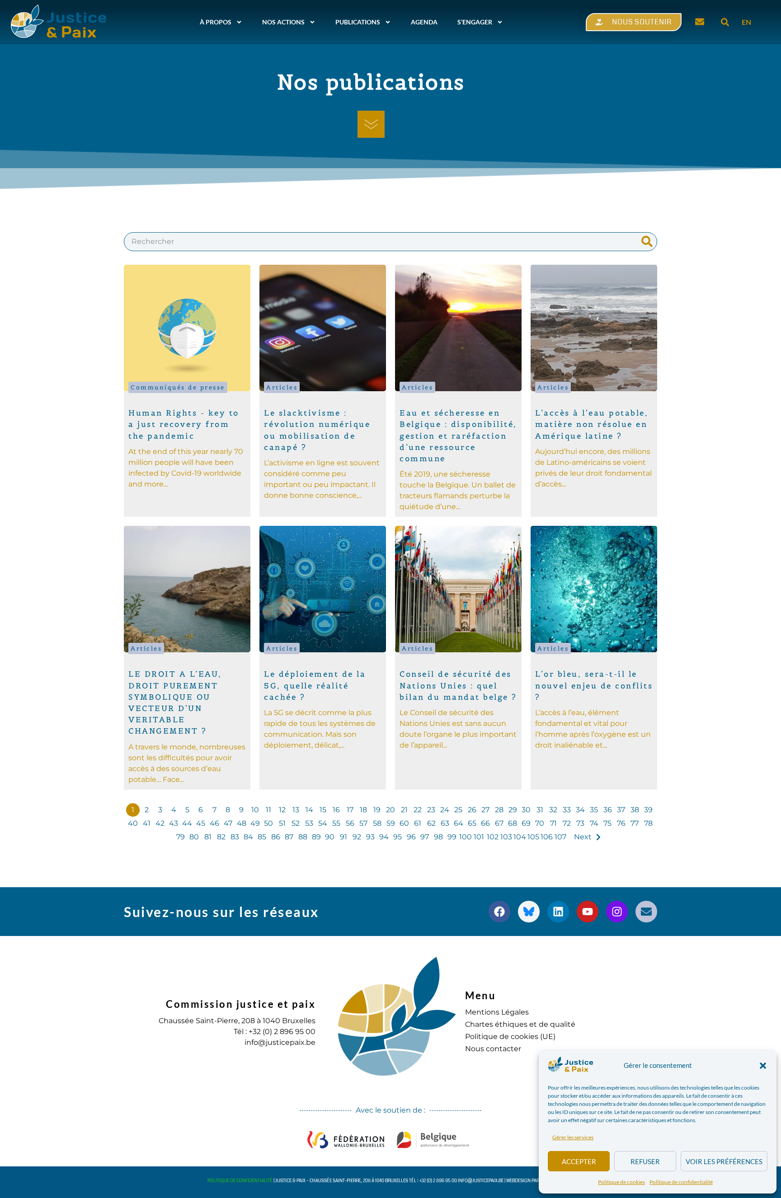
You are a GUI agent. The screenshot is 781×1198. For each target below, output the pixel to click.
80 (194, 837)
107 (560, 837)
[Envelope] (646, 911)
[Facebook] (499, 911)
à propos (215, 22)
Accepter (579, 1161)
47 (228, 823)
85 (262, 837)
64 (458, 823)
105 (533, 837)
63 (445, 823)
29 (512, 809)
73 (580, 823)
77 (634, 823)
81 (208, 837)
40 (133, 823)
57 (363, 823)
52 (296, 823)
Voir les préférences (724, 1161)
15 (323, 809)
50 (268, 823)
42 (160, 823)
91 (343, 837)
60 (404, 823)
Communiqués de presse (178, 387)
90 (329, 837)
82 (221, 837)
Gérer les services (572, 1137)
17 (350, 809)
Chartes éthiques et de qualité (520, 1024)
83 (235, 837)
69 (526, 823)
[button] (762, 1065)
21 (404, 809)
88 (302, 837)
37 (621, 809)
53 (309, 823)
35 (594, 809)
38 (634, 809)
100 (465, 837)
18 (363, 809)
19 (377, 809)
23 (431, 809)
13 (295, 809)
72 (567, 823)
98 (438, 837)
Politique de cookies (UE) (510, 1036)
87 (289, 837)
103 (506, 837)
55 (336, 823)
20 (390, 809)
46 (214, 823)
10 (255, 809)
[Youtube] (587, 911)
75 (607, 823)
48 (241, 823)
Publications (357, 22)
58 (377, 823)
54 (322, 823)
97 (424, 837)
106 (547, 837)
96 (411, 837)
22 (418, 809)
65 (472, 823)
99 (451, 837)
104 (519, 837)
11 (268, 809)
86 (275, 837)
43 (173, 823)
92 (357, 837)
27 (485, 809)
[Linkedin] (558, 911)
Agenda (424, 22)
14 (309, 809)
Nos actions (283, 22)
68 (512, 823)
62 (431, 823)
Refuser (645, 1161)
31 (539, 809)
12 (282, 809)
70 (539, 823)
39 (648, 809)
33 (567, 809)
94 (384, 837)
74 (594, 823)
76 (621, 823)
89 (316, 837)
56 (350, 823)
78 (648, 823)
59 (390, 823)
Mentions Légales (497, 1012)
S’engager (474, 22)
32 (553, 809)
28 (499, 809)
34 (580, 809)
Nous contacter (493, 1048)
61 (417, 823)
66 (485, 823)
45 (200, 823)
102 (493, 837)
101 (479, 837)
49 (255, 823)
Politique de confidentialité (681, 1182)
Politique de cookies (621, 1182)
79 (180, 837)
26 (472, 809)
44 (187, 823)
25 (458, 809)
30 (526, 809)
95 (397, 837)
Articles (281, 387)
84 (248, 837)
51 (282, 823)
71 (553, 823)
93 (370, 837)
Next (583, 837)
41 (147, 823)
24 (444, 809)
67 (499, 823)
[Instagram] (617, 911)
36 (607, 809)
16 (336, 809)
